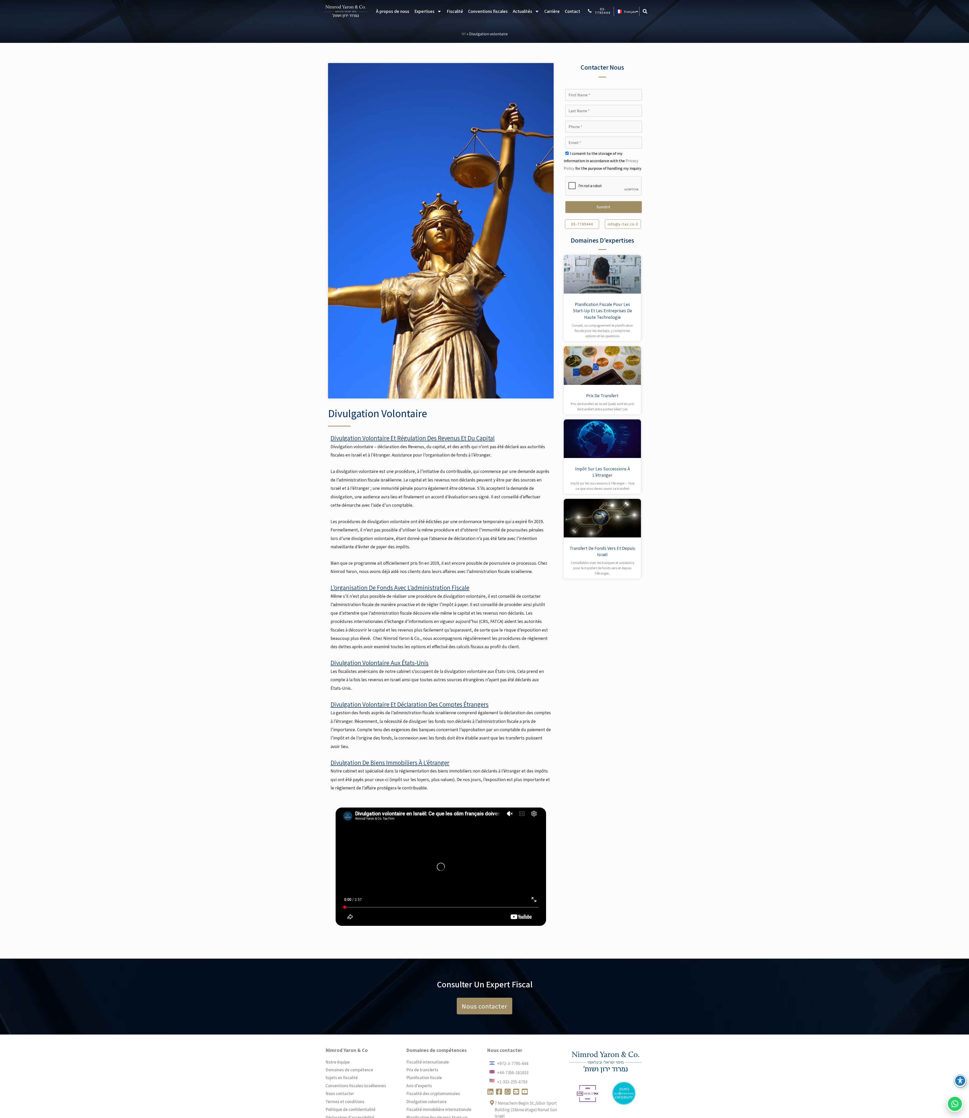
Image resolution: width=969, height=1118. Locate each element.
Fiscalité (455, 11)
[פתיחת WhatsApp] (955, 1104)
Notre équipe (338, 1062)
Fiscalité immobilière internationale (439, 1109)
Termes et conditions (345, 1101)
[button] (645, 11)
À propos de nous (392, 11)
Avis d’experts (419, 1085)
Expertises (424, 11)
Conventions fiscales (488, 11)
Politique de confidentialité (350, 1109)
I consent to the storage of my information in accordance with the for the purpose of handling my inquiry (602, 161)
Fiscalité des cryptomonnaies (433, 1093)
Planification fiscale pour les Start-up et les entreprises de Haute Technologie (602, 310)
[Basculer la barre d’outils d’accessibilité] (960, 1081)
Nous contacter (340, 1093)
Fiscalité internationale (427, 1062)
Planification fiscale (424, 1077)
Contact (572, 11)
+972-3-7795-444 (512, 1063)
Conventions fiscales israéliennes (356, 1085)
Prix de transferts (422, 1070)
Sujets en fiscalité (342, 1077)
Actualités (522, 11)
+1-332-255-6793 (512, 1082)
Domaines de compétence (349, 1070)
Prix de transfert (602, 395)
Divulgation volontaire (426, 1101)
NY (464, 34)
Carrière (552, 11)
